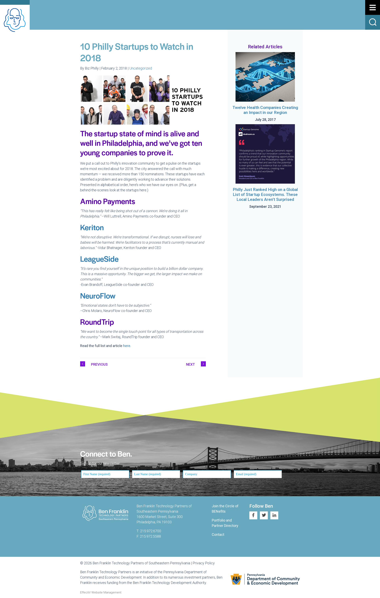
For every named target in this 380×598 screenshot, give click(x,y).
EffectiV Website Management (100, 592)
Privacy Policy (204, 563)
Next (190, 364)
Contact (218, 534)
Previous (99, 364)
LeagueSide (99, 258)
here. (127, 346)
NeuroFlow (98, 295)
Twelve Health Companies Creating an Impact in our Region (265, 110)
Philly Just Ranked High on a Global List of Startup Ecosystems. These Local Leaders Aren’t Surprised (265, 194)
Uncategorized (140, 68)
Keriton (92, 227)
